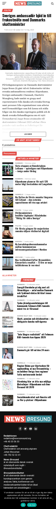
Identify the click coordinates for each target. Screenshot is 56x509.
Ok (23, 505)
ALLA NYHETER (9, 275)
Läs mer (31, 505)
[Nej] (52, 499)
